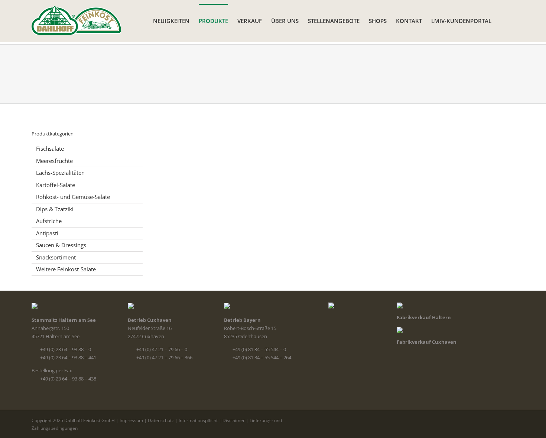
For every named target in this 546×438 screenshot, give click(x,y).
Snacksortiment (56, 257)
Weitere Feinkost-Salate (66, 269)
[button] (503, 20)
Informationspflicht (198, 420)
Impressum (131, 420)
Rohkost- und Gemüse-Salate (73, 196)
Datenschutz (161, 420)
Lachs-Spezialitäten (60, 172)
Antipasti (47, 233)
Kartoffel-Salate (55, 185)
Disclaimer (233, 420)
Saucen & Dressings (61, 245)
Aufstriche (49, 221)
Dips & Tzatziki (55, 209)
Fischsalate (50, 148)
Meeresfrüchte (54, 160)
